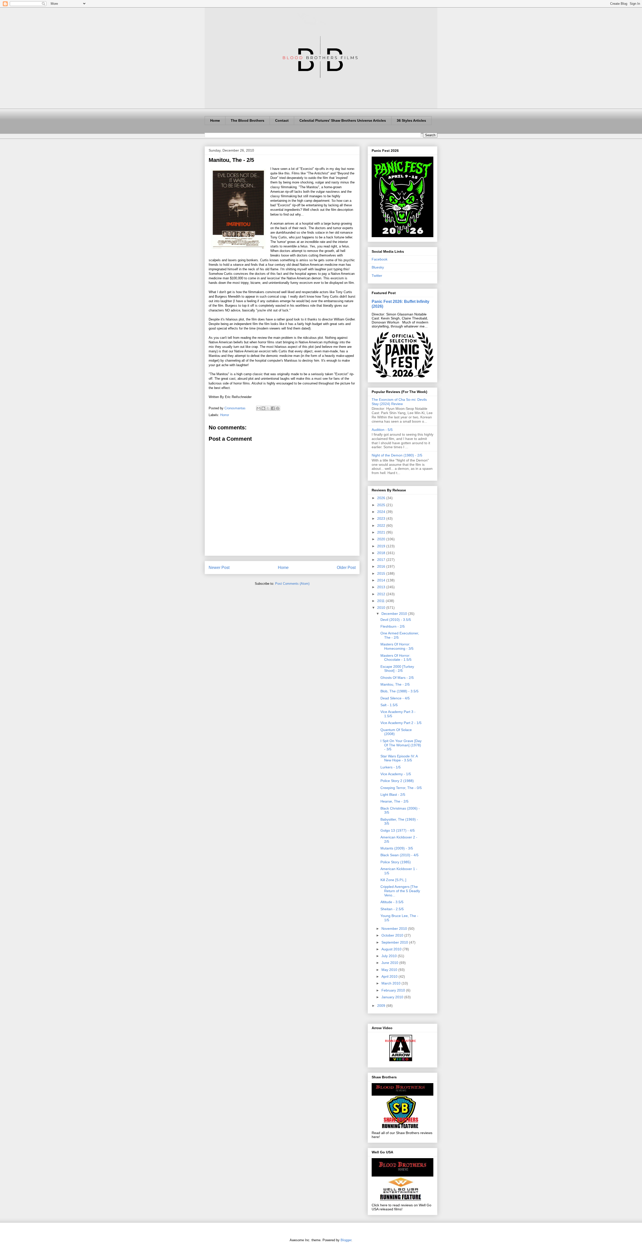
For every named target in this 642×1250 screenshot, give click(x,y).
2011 (381, 601)
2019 (381, 546)
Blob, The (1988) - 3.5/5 (399, 691)
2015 (381, 573)
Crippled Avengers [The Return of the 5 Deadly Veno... (400, 891)
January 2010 (392, 997)
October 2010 (392, 935)
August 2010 (392, 949)
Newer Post (219, 567)
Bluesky (378, 267)
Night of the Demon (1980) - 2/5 (397, 455)
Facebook (379, 259)
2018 (381, 553)
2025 (381, 505)
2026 (381, 498)
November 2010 (394, 929)
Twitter (377, 276)
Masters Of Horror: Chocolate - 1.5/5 (396, 657)
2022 (381, 525)
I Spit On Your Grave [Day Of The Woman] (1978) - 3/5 (401, 745)
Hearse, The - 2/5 (394, 801)
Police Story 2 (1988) (397, 781)
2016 (381, 566)
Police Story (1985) (395, 862)
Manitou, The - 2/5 (395, 684)
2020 (381, 539)
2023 (381, 518)
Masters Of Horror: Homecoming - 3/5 (397, 646)
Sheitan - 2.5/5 (392, 909)
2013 (381, 587)
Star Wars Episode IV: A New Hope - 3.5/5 (399, 758)
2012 (381, 594)
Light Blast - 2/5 (392, 795)
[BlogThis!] (263, 408)
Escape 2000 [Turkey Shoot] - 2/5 (397, 669)
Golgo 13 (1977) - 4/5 (397, 830)
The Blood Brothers (247, 120)
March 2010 (391, 983)
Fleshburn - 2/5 (392, 626)
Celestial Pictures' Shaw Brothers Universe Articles (342, 120)
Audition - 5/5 (382, 430)
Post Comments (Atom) (292, 583)
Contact (282, 120)
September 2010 (395, 942)
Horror (224, 415)
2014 (381, 580)
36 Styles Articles (411, 120)
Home (215, 120)
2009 (381, 1006)
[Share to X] (268, 408)
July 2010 (389, 956)
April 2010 (389, 976)
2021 (381, 532)
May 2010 (389, 970)
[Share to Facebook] (272, 408)
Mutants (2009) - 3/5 (396, 848)
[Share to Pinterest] (277, 408)
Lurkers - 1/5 (390, 767)
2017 (381, 560)
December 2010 (394, 614)
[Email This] (258, 408)
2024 (381, 512)
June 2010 (390, 963)
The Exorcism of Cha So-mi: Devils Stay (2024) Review (399, 402)
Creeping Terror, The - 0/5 (401, 788)
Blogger (346, 1240)
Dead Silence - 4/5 (395, 698)
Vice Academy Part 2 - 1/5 (401, 723)
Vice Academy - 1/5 (395, 774)
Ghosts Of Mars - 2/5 (397, 678)
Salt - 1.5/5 (389, 705)
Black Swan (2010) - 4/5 (399, 855)
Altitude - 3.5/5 (392, 902)
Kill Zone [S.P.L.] (393, 880)
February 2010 (393, 990)
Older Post (346, 567)
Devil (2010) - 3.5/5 (395, 620)
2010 (381, 608)
